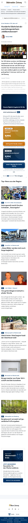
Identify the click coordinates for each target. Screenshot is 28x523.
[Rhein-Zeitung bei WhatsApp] (9, 509)
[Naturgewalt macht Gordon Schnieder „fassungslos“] (14, 193)
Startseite (3, 9)
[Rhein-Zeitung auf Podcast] (18, 509)
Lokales (9, 9)
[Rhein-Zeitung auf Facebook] (12, 509)
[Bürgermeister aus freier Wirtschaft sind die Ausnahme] (14, 365)
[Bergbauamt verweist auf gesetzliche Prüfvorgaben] (14, 406)
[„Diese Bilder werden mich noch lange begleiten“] (14, 235)
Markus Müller (9, 36)
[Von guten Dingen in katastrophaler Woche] (14, 278)
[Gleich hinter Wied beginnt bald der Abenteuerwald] (14, 323)
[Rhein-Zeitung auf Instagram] (15, 509)
